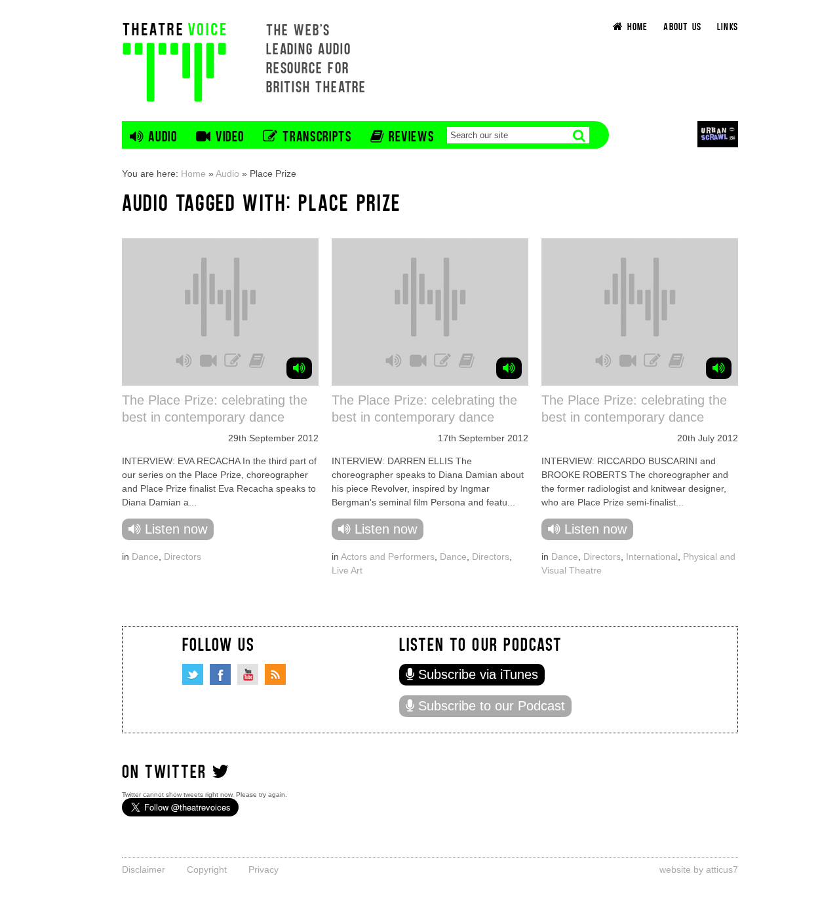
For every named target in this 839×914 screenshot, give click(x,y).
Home (193, 173)
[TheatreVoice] (174, 60)
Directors (182, 556)
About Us (682, 26)
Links (727, 26)
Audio (227, 173)
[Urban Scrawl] (717, 133)
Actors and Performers (388, 556)
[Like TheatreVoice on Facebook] (220, 674)
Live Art (347, 570)
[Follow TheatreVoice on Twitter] (192, 674)
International (652, 556)
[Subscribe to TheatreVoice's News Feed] (275, 674)
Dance (145, 556)
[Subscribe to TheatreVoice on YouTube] (247, 674)
